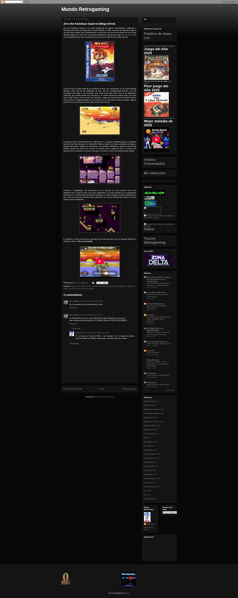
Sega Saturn (149, 450)
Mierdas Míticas (150, 426)
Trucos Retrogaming (154, 240)
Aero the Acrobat (127, 35)
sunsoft (71, 289)
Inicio (102, 389)
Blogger (126, 593)
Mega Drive (113, 286)
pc (145, 495)
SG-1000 (147, 446)
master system (150, 478)
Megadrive (121, 286)
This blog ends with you (157, 342)
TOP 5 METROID (153, 353)
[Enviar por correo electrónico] (97, 283)
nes (145, 491)
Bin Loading (74, 301)
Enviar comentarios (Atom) (105, 397)
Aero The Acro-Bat (77, 286)
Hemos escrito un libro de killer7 (158, 375)
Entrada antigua (129, 389)
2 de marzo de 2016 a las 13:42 (97, 333)
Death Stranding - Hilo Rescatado (159, 344)
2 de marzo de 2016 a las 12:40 (91, 301)
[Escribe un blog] (100, 283)
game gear (148, 474)
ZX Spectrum (149, 466)
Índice (149, 229)
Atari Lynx (148, 405)
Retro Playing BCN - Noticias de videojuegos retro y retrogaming (159, 279)
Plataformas (130, 286)
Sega (65, 289)
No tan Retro (149, 434)
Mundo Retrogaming (85, 9)
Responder (73, 308)
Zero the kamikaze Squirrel (84, 289)
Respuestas (76, 328)
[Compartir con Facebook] (104, 283)
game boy (148, 470)
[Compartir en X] (102, 283)
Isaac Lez (79, 333)
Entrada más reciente (72, 389)
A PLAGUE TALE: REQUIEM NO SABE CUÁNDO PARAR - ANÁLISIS (159, 319)
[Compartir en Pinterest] (107, 283)
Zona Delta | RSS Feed (156, 292)
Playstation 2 (149, 442)
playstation (148, 499)
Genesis (88, 286)
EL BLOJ (150, 315)
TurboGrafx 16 (149, 458)
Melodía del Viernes (152, 422)
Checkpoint (151, 373)
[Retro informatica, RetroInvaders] (128, 587)
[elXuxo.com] (154, 195)
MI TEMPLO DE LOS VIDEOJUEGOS (155, 329)
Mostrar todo (171, 390)
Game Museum (153, 360)
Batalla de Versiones (152, 409)
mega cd (147, 483)
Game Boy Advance (152, 413)
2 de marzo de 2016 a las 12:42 (91, 315)
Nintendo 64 (149, 430)
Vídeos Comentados (154, 162)
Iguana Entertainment (100, 286)
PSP (145, 438)
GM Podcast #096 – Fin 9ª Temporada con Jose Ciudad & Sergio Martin (158, 364)
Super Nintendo (150, 454)
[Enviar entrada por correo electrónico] (93, 283)
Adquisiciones (149, 401)
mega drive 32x (150, 486)
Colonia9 (150, 351)
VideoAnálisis (149, 462)
